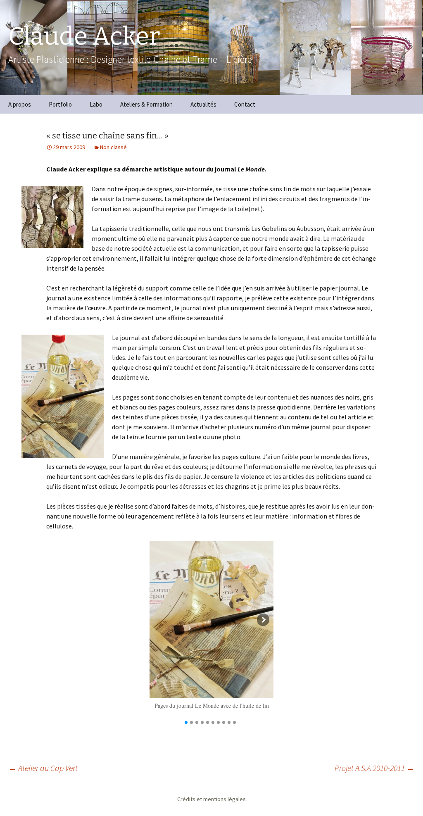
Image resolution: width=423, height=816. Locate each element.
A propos (19, 104)
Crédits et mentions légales (211, 799)
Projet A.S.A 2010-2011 (375, 768)
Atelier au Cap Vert (43, 768)
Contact (244, 104)
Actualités (203, 104)
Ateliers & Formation (146, 104)
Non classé (113, 147)
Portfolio (60, 104)
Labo (96, 104)
